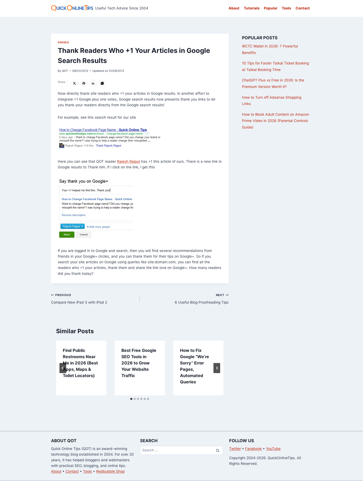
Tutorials (252, 8)
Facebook (253, 449)
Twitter (235, 449)
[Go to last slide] (62, 368)
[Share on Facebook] (83, 83)
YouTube (273, 449)
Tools (286, 8)
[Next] (216, 368)
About (234, 8)
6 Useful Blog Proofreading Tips (201, 298)
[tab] (131, 399)
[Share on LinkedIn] (93, 83)
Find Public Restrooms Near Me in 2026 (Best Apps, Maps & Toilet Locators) (80, 363)
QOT (65, 70)
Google (63, 42)
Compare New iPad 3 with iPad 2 (79, 298)
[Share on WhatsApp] (102, 83)
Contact (303, 8)
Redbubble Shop (110, 471)
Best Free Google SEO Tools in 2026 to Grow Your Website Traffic (138, 363)
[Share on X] (74, 83)
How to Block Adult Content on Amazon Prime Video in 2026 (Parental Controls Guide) (275, 120)
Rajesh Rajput (128, 161)
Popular (271, 8)
